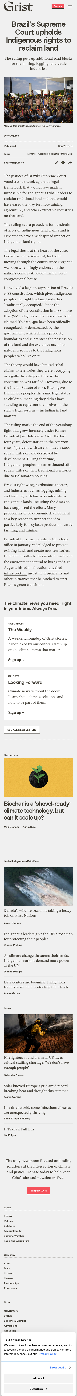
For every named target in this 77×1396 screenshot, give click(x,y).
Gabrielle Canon (13, 1075)
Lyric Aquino (11, 135)
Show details (58, 1367)
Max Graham (11, 826)
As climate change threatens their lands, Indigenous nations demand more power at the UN (36, 961)
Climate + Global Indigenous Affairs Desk (50, 153)
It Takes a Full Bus (19, 1129)
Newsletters (11, 1310)
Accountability (12, 1230)
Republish (10, 1330)
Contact (9, 1273)
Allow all (38, 1378)
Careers (8, 1278)
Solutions (9, 1225)
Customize (36, 1388)
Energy (8, 1215)
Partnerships (11, 1283)
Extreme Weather (14, 1235)
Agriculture (29, 826)
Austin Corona (12, 1096)
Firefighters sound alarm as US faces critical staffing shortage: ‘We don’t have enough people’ (36, 1063)
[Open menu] (70, 6)
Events (8, 1315)
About (7, 1263)
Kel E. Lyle (10, 1135)
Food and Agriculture (16, 1240)
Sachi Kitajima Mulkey (17, 1118)
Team (7, 1268)
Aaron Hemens (12, 923)
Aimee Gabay (12, 993)
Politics (8, 1220)
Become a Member (15, 1320)
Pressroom (10, 1288)
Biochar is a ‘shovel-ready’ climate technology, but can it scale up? (37, 810)
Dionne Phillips (13, 944)
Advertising (10, 1325)
